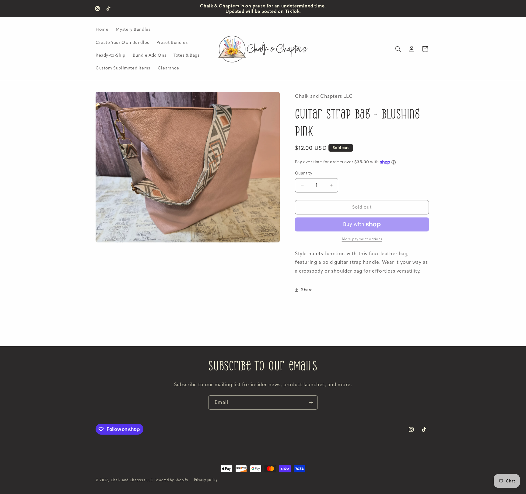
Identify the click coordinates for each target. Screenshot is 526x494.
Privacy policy (206, 480)
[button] (398, 49)
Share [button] (307, 289)
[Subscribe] (310, 402)
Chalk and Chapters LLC (132, 480)
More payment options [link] (362, 239)
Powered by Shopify (171, 480)
